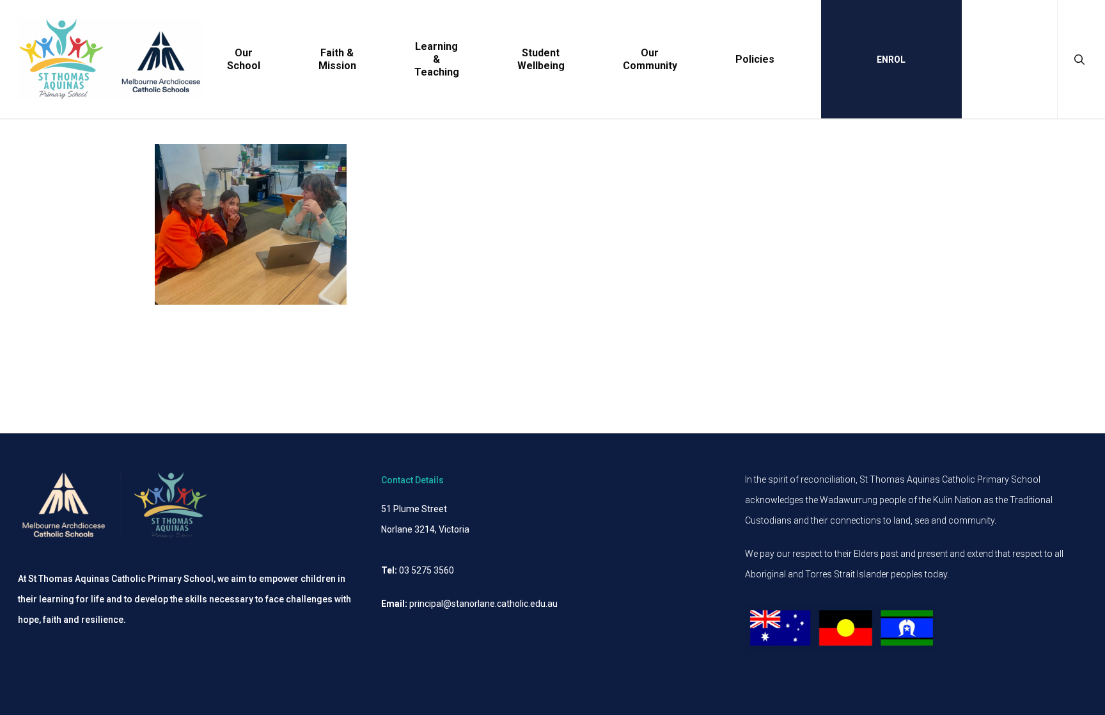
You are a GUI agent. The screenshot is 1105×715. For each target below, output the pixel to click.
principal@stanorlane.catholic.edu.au (483, 604)
